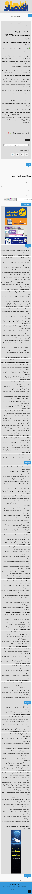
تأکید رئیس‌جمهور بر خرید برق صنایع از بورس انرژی (16, 289)
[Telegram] (27, 154)
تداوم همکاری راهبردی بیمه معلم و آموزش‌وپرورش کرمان (15, 282)
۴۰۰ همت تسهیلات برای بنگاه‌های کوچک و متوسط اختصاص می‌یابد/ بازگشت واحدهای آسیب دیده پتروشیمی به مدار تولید (16, 483)
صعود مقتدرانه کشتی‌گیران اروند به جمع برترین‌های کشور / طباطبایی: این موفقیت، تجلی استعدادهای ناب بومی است (16, 457)
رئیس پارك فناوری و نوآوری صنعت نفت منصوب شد (16, 430)
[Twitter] (17, 154)
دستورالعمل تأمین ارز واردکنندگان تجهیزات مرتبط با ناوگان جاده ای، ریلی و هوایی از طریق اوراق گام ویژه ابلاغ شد (16, 342)
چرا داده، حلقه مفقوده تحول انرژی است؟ (19, 646)
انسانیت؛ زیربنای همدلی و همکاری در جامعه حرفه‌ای (16, 649)
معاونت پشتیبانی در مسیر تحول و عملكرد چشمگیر (16, 496)
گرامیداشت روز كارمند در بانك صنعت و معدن (18, 365)
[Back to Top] (29, 891)
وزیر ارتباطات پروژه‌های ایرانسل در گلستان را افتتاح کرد (15, 782)
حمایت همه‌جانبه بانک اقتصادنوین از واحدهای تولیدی (16, 418)
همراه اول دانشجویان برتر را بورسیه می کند (18, 309)
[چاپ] (22, 25)
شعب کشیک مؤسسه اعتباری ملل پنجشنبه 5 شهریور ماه (15, 362)
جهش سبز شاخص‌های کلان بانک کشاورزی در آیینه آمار (15, 719)
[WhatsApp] (22, 154)
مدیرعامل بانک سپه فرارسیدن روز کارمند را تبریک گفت (15, 425)
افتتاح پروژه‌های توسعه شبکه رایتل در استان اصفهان (16, 607)
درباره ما (19, 884)
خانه (28, 20)
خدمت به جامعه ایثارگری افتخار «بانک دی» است (17, 357)
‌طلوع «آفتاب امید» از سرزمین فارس (20, 433)
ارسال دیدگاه (26, 204)
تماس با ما (14, 884)
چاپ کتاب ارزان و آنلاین (25, 880)
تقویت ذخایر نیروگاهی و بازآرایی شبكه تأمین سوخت (16, 255)
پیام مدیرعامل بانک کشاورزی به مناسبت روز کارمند (16, 416)
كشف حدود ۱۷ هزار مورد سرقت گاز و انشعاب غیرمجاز (16, 435)
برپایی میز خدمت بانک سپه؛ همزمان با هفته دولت (16, 428)
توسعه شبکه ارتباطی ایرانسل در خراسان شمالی (17, 763)
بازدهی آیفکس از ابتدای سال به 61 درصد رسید (17, 748)
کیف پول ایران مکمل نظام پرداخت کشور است (18, 680)
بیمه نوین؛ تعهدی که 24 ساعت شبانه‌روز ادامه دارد (16, 306)
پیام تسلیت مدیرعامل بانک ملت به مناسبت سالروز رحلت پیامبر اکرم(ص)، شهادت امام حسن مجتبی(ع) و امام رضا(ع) (16, 792)
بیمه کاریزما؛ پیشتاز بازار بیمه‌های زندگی (19, 809)
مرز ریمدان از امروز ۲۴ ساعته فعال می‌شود (18, 717)
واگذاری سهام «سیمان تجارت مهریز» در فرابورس (17, 619)
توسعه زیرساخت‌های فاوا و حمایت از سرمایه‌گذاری (16, 508)
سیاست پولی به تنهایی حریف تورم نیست (19, 751)
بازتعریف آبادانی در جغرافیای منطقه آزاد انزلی (18, 765)
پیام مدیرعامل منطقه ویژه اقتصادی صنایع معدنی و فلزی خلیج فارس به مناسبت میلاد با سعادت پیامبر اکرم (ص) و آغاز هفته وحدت (16, 449)
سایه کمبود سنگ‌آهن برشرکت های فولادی (18, 787)
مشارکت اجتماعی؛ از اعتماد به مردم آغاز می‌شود (17, 722)
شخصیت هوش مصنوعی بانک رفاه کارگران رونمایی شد (16, 360)
